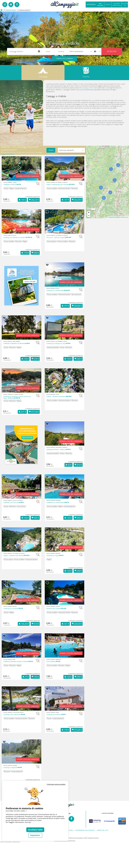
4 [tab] (24, 180)
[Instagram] (4, 4)
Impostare (35, 835)
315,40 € (78, 729)
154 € (26, 358)
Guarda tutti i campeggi (64, 58)
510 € (36, 623)
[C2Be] (109, 821)
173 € (26, 252)
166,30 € (25, 623)
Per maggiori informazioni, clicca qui (18, 822)
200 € (79, 517)
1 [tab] (15, 180)
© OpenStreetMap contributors (117, 217)
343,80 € (78, 305)
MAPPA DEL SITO (102, 830)
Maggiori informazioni (7, 154)
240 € (79, 570)
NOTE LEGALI (68, 830)
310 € (79, 464)
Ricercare (111, 51)
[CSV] (94, 821)
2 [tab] (18, 180)
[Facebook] (16, 4)
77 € (27, 676)
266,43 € (35, 199)
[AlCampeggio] (64, 4)
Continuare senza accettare (56, 784)
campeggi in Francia (88, 88)
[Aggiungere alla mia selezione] (4, 159)
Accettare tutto (35, 829)
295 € (79, 676)
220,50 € (78, 623)
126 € (69, 570)
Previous (5, 169)
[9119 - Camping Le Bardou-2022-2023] (21, 285)
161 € (66, 623)
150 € (36, 676)
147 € (66, 199)
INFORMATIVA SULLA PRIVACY (85, 830)
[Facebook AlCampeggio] (71, 819)
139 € (66, 729)
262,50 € (78, 199)
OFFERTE (108, 4)
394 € (36, 252)
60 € (70, 464)
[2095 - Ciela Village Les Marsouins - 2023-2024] (21, 444)
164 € (26, 517)
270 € (36, 358)
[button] (118, 165)
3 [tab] (21, 180)
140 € (23, 199)
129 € (69, 676)
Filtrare (50, 150)
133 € (69, 358)
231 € (23, 411)
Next (37, 169)
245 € (79, 358)
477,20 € (35, 411)
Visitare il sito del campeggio (28, 176)
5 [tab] (28, 180)
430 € (36, 517)
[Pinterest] (10, 4)
